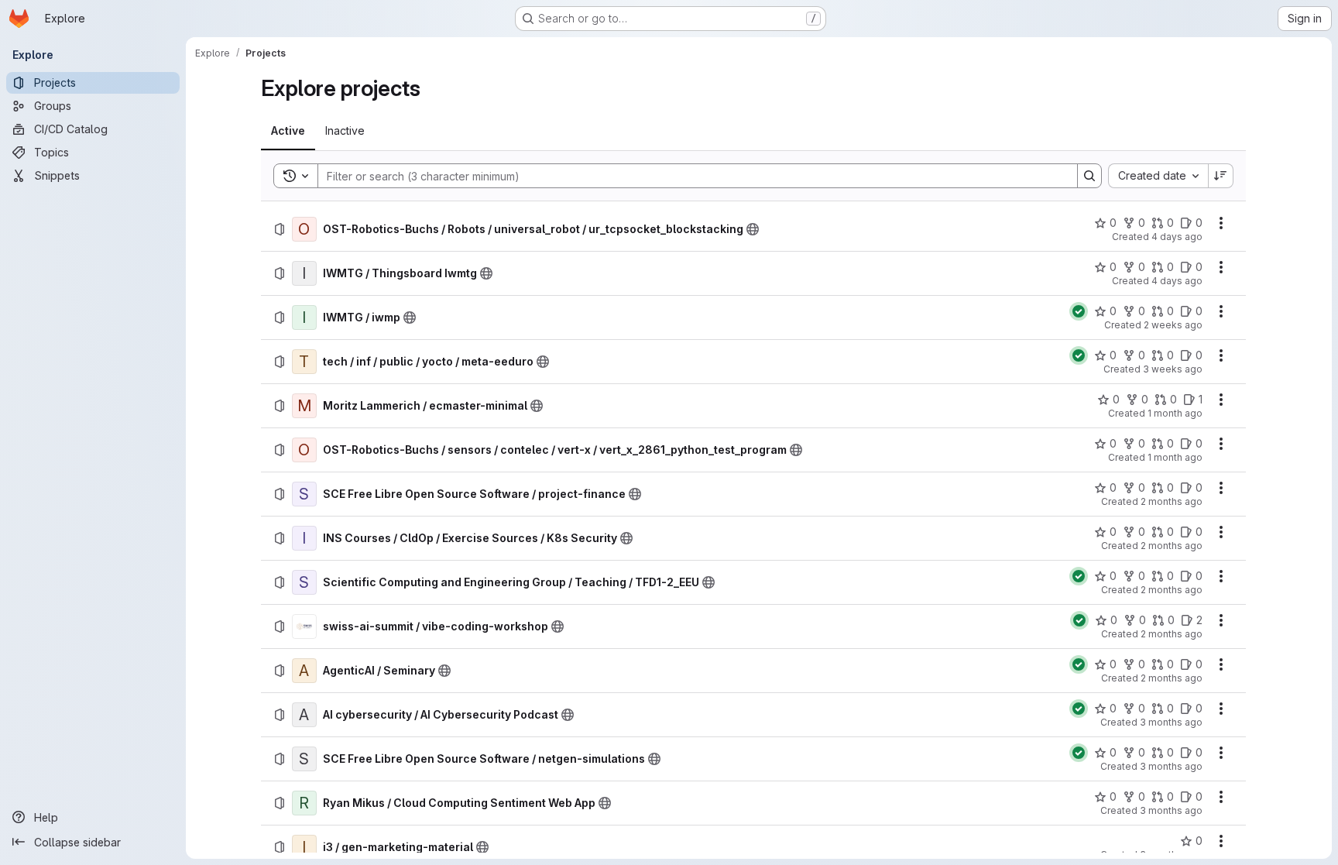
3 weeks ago (1172, 369)
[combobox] (1158, 175)
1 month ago (1175, 413)
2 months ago (1171, 501)
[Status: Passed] (1078, 311)
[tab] (288, 131)
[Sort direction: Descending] (1221, 175)
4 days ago (1176, 236)
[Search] (1089, 175)
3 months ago (1171, 722)
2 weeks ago (1173, 325)
